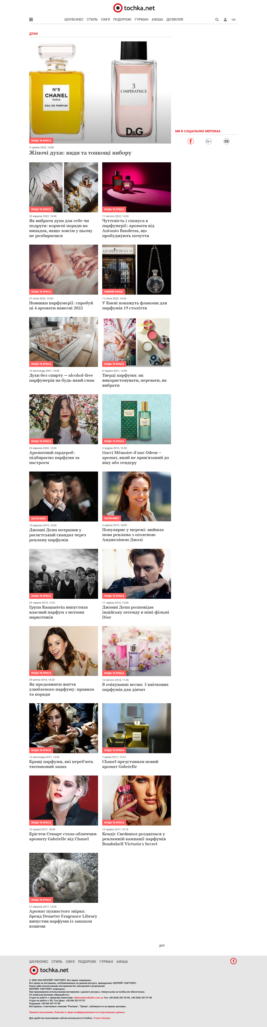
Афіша (157, 19)
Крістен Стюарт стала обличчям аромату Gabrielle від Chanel (63, 836)
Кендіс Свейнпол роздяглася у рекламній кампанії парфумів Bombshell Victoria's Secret (134, 839)
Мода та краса (41, 140)
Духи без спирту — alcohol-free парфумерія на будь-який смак (61, 377)
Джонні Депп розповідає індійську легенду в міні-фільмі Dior (135, 612)
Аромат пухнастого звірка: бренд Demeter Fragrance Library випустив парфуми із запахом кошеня (63, 918)
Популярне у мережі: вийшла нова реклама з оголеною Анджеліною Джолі (133, 534)
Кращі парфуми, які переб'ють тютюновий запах (61, 764)
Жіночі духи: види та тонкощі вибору (80, 152)
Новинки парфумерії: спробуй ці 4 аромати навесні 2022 (61, 305)
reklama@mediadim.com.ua (88, 997)
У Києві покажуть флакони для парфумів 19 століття (134, 305)
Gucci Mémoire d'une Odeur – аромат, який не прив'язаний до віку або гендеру (135, 457)
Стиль (92, 19)
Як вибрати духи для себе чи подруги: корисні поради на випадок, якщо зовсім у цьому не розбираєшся (60, 228)
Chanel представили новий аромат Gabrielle (130, 764)
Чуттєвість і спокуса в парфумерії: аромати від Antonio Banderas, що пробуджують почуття (128, 228)
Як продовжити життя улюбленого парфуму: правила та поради (61, 689)
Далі (162, 945)
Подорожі (122, 19)
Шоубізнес (73, 19)
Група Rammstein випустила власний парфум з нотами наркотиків (58, 612)
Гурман (141, 19)
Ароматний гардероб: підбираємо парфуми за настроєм (54, 457)
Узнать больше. (102, 1018)
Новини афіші (113, 291)
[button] (225, 19)
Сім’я (105, 19)
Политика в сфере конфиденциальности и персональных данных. (89, 1012)
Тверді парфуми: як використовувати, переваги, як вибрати (134, 380)
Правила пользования (41, 1012)
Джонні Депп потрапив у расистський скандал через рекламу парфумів (57, 535)
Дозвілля (174, 19)
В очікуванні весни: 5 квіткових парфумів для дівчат (135, 687)
